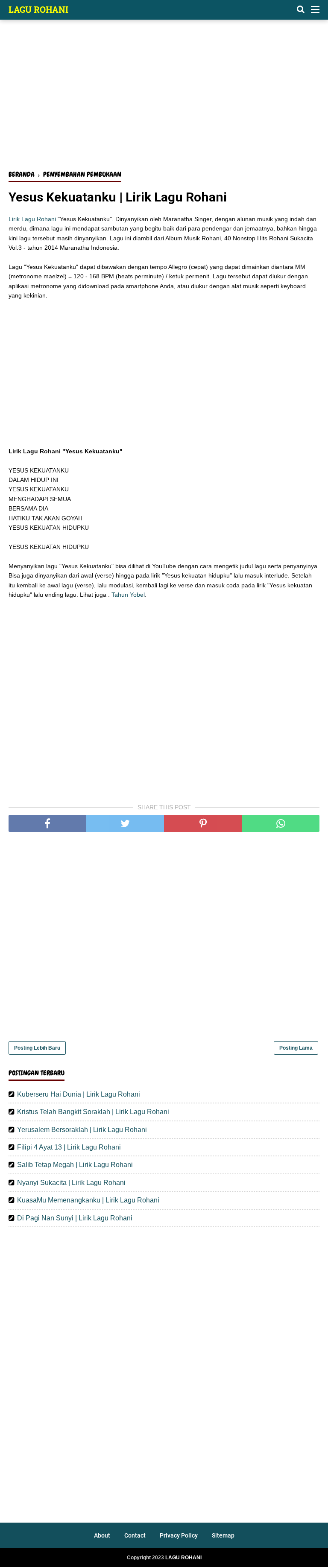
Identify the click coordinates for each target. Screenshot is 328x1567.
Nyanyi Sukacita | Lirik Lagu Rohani (71, 1182)
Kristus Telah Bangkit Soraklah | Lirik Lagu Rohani (93, 1111)
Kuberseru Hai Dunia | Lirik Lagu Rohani (78, 1094)
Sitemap (223, 1535)
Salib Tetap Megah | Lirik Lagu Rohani (75, 1164)
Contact (135, 1535)
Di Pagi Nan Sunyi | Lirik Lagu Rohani (74, 1218)
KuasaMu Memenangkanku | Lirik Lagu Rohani (88, 1200)
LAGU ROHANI (38, 9)
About (102, 1535)
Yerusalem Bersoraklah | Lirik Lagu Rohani (82, 1129)
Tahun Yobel (128, 594)
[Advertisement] (164, 97)
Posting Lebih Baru (37, 1048)
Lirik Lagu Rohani (32, 219)
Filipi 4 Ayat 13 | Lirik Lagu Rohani (69, 1147)
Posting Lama (296, 1048)
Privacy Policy (179, 1535)
